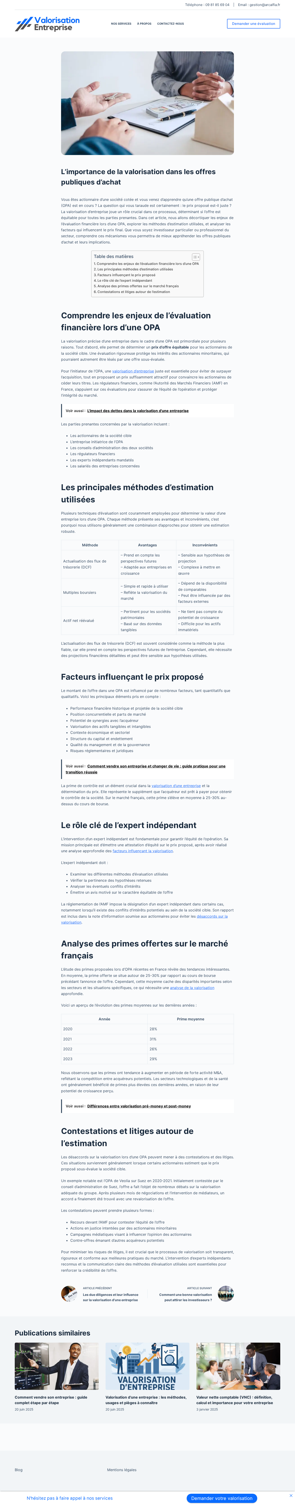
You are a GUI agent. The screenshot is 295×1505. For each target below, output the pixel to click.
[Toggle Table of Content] (194, 257)
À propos (144, 23)
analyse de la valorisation (192, 987)
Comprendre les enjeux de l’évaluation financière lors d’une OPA (148, 264)
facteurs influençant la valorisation (143, 851)
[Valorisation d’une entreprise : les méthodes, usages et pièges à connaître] (147, 1366)
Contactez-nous (170, 23)
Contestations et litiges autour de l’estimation (133, 292)
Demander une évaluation (253, 23)
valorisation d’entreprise (133, 371)
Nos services (121, 23)
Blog (19, 1469)
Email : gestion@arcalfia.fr (259, 5)
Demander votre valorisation (222, 1498)
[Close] (291, 1495)
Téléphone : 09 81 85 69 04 (207, 5)
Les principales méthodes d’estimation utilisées (135, 269)
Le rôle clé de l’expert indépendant (124, 280)
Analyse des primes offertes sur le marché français (138, 286)
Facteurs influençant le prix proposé (126, 275)
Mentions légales (121, 1469)
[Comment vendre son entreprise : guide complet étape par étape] (57, 1366)
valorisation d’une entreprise (176, 785)
